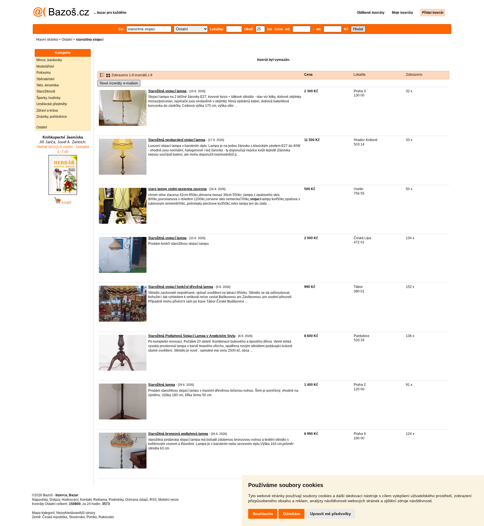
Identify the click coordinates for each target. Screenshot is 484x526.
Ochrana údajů (136, 500)
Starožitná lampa (161, 385)
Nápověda (40, 500)
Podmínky (116, 500)
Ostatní (67, 39)
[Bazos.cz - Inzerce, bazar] (61, 16)
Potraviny (43, 73)
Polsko (92, 517)
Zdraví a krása (47, 110)
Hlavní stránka (47, 39)
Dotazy (55, 500)
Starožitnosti (45, 91)
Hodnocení (70, 500)
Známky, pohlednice (51, 117)
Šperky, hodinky (48, 98)
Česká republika (54, 517)
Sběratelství (45, 79)
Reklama (100, 500)
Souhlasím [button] (263, 513)
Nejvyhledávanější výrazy (75, 513)
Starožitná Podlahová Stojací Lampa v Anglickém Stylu (191, 336)
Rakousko (106, 517)
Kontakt (86, 500)
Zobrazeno (414, 75)
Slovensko (77, 517)
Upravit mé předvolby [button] (330, 513)
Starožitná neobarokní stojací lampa (176, 140)
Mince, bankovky (49, 60)
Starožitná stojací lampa (167, 91)
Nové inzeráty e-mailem (119, 83)
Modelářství (45, 66)
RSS (153, 500)
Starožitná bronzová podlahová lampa (178, 434)
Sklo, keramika (47, 85)
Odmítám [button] (291, 513)
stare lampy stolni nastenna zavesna (177, 189)
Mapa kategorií (43, 513)
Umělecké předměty (51, 104)
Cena (308, 75)
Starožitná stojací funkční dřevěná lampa (180, 287)
